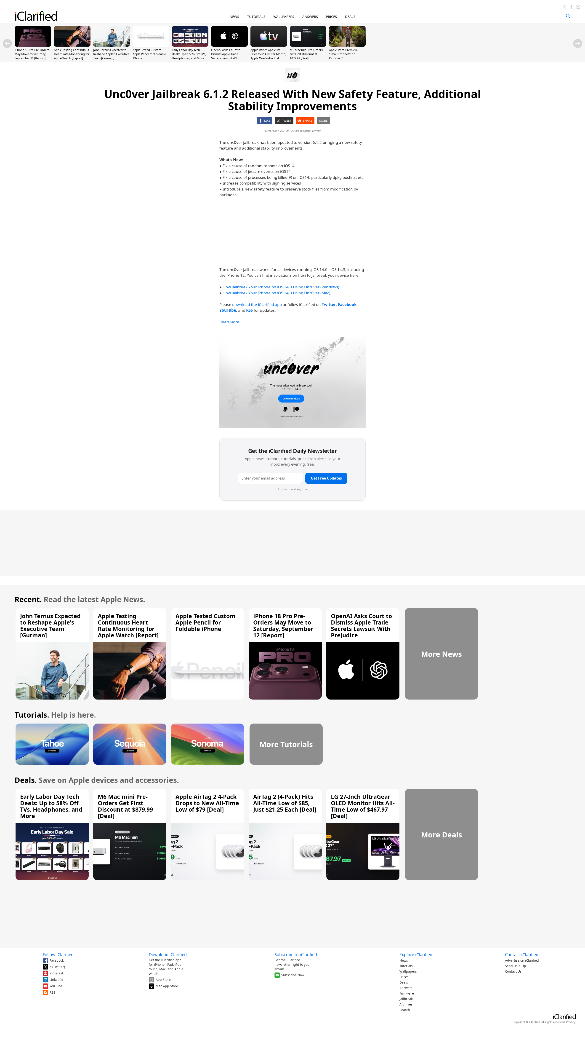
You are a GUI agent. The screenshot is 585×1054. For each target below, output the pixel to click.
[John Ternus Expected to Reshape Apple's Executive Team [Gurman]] (111, 45)
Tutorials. (32, 715)
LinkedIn (56, 979)
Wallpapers (408, 971)
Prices (404, 977)
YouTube (56, 986)
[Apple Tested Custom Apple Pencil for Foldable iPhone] (151, 45)
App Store (163, 979)
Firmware (406, 993)
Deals (403, 982)
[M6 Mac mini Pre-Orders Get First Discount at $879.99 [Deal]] (308, 45)
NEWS (234, 16)
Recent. (28, 599)
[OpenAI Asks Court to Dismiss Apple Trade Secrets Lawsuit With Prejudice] (229, 45)
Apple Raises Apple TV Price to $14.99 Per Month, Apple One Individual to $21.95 (268, 56)
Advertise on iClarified (522, 960)
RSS (52, 992)
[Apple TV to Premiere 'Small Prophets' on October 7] (347, 45)
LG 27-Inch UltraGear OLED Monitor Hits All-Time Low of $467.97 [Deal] (363, 806)
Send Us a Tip (515, 966)
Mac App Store (167, 986)
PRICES (331, 16)
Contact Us (513, 971)
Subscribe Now (292, 975)
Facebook (57, 960)
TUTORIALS (256, 16)
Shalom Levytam (312, 130)
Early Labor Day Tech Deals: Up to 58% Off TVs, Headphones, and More (189, 54)
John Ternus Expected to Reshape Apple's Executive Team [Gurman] (111, 54)
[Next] (577, 43)
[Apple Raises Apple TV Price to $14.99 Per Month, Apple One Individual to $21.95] (268, 45)
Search (404, 1010)
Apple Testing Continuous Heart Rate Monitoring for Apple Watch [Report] (71, 54)
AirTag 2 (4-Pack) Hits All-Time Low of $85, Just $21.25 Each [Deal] (284, 803)
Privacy (570, 1022)
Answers (405, 988)
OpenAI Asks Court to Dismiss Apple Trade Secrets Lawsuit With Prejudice (225, 56)
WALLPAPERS (283, 16)
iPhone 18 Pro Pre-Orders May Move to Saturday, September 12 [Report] (32, 54)
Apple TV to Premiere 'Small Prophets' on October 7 (343, 54)
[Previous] (7, 43)
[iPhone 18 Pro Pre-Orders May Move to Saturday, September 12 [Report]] (33, 45)
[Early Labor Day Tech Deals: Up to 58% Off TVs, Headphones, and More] (190, 45)
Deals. (26, 780)
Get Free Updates (326, 478)
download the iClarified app (257, 304)
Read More (229, 322)
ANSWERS (310, 16)
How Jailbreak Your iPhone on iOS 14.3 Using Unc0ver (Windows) (281, 287)
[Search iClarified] (568, 16)
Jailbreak (406, 999)
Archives (405, 1004)
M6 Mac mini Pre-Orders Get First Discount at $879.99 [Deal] (306, 54)
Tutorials (406, 966)
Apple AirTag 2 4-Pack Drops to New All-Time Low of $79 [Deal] (207, 803)
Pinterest (56, 973)
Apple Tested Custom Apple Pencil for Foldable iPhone (149, 54)
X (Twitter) (57, 967)
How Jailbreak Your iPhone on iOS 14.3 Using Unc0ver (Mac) (276, 292)
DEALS (350, 16)
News (403, 960)
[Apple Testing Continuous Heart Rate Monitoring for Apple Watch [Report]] (72, 45)
